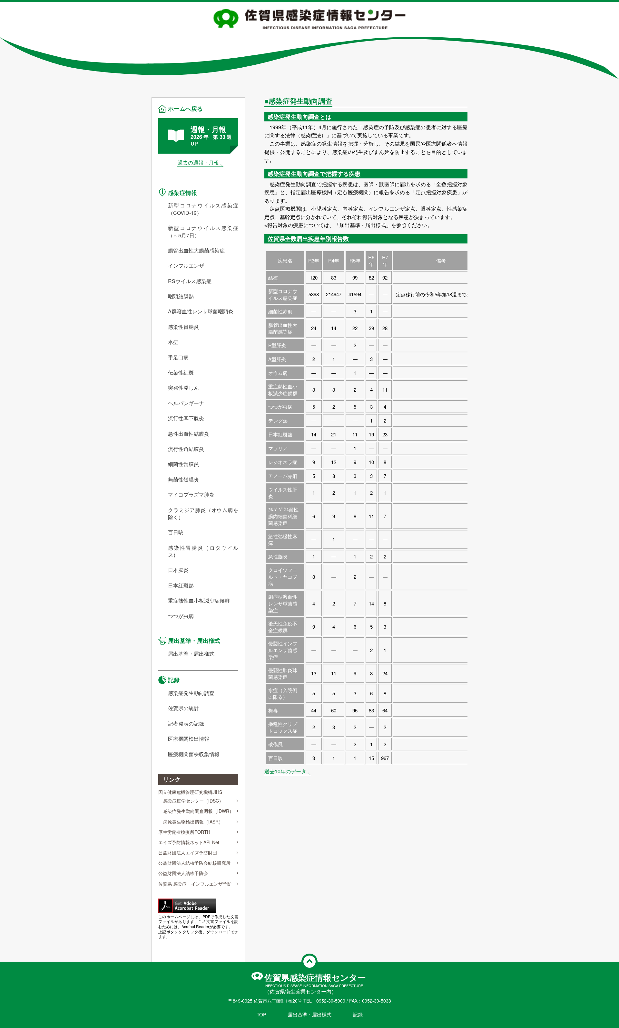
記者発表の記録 (186, 723)
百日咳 (175, 532)
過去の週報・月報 (198, 162)
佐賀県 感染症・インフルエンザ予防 (195, 883)
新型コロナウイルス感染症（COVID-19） (203, 209)
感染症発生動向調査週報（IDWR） (198, 811)
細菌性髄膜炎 (183, 464)
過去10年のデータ (285, 771)
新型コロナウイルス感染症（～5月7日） (203, 231)
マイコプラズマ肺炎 (191, 494)
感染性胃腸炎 (183, 326)
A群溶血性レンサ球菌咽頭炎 (200, 311)
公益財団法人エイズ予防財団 (187, 852)
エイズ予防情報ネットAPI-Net (188, 842)
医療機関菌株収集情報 (194, 754)
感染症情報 (182, 192)
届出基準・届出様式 (194, 640)
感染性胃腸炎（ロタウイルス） (203, 551)
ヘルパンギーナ (186, 403)
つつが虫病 (181, 616)
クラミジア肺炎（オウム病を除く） (203, 514)
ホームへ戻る (185, 108)
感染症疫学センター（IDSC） (193, 800)
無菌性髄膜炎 (183, 479)
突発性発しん (183, 387)
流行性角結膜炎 (186, 448)
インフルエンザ (186, 265)
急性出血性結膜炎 (188, 433)
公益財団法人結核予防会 (183, 873)
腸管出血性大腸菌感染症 (196, 250)
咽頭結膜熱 (181, 296)
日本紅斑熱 (181, 585)
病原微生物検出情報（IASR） (193, 821)
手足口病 (178, 357)
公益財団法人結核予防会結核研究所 (194, 863)
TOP (261, 1014)
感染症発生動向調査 (191, 693)
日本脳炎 (178, 570)
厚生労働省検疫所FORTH (184, 832)
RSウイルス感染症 (189, 281)
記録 (174, 680)
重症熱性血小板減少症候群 (199, 600)
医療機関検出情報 (188, 738)
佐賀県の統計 (183, 708)
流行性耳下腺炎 (186, 418)
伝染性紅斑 (181, 372)
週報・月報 (211, 135)
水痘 (173, 342)
